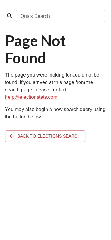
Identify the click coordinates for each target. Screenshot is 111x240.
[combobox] (60, 16)
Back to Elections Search (48, 136)
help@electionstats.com (31, 97)
